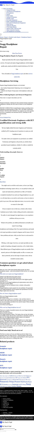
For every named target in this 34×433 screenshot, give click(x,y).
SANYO (21, 384)
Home (1, 37)
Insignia (19, 377)
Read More (3, 182)
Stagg (12, 73)
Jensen (24, 377)
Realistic (6, 384)
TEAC (6, 386)
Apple (6, 375)
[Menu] (0, 34)
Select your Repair (7, 8)
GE (5, 377)
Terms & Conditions (8, 400)
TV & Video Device (11, 27)
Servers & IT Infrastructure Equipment (16, 23)
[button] (17, 53)
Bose (20, 375)
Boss (22, 375)
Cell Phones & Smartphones (13, 11)
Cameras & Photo (10, 10)
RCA (1, 384)
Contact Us (6, 403)
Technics (9, 386)
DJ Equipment (10, 13)
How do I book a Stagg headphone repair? (10, 293)
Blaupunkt (16, 375)
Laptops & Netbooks (11, 17)
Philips (11, 382)
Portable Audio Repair (14, 37)
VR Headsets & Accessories (13, 31)
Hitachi (14, 377)
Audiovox (11, 375)
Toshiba (14, 386)
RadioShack (28, 382)
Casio (24, 375)
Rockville (10, 384)
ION (21, 377)
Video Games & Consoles (12, 30)
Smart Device (9, 24)
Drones (8, 14)
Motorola (18, 379)
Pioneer (17, 382)
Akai (1, 375)
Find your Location (8, 407)
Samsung (15, 384)
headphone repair (19, 73)
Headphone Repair (26, 37)
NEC (27, 379)
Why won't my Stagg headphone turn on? (10, 307)
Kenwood (3, 379)
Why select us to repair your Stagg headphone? (11, 274)
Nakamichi (23, 379)
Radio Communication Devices (14, 21)
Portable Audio (10, 18)
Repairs (5, 401)
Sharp (24, 384)
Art (8, 375)
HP (16, 377)
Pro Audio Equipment (11, 20)
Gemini (7, 377)
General (10, 377)
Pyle (22, 382)
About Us (5, 406)
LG (7, 379)
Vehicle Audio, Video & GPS (13, 28)
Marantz (14, 379)
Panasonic (4, 381)
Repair (6, 37)
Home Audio (9, 15)
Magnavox (10, 379)
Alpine (3, 375)
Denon (27, 375)
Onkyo (29, 379)
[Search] (15, 429)
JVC (28, 377)
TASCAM (2, 386)
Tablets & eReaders (11, 25)
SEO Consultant (29, 418)
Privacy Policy (6, 398)
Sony (28, 384)
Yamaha (18, 386)
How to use (6, 404)
